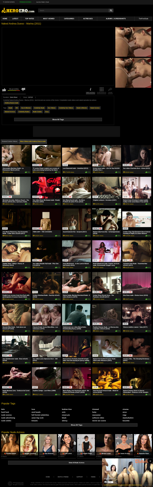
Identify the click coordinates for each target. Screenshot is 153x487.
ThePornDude (143, 19)
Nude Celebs (37, 112)
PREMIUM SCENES (25, 2)
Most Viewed (48, 19)
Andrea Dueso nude (11, 103)
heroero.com (19, 482)
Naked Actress (10, 112)
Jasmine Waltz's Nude (42, 2)
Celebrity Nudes (24, 112)
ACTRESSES (88, 19)
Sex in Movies (26, 108)
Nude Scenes (95, 108)
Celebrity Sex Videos (66, 108)
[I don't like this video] (23, 90)
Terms (93, 477)
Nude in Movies (82, 108)
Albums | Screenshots (116, 19)
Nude (10, 108)
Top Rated (29, 19)
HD (17, 108)
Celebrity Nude (39, 108)
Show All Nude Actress (76, 463)
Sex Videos (51, 108)
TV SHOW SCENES (9, 2)
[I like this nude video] (4, 90)
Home (5, 19)
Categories (69, 19)
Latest (15, 19)
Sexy (47, 112)
